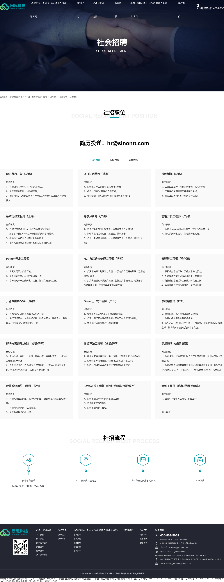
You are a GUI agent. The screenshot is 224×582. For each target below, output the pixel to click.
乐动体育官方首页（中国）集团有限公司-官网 (97, 578)
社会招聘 (63, 97)
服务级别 (61, 535)
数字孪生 (40, 539)
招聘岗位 (143, 535)
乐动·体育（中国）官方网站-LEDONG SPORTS (143, 578)
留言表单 (143, 543)
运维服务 (40, 551)
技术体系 (73, 97)
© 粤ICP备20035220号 (89, 574)
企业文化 (77, 539)
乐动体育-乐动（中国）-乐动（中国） (40, 581)
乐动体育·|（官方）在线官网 (31, 578)
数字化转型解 (41, 543)
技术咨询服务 (41, 555)
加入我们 (53, 97)
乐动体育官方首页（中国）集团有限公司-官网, (28, 97)
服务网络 (61, 539)
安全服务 (40, 547)
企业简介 (77, 535)
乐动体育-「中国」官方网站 (60, 578)
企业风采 (77, 551)
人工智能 (40, 535)
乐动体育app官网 (8, 578)
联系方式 (143, 539)
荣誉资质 (77, 547)
